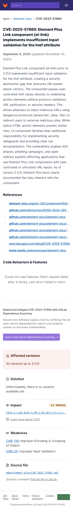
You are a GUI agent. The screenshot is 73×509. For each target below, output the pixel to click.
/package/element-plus (37, 250)
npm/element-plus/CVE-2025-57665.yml (32, 472)
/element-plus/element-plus (37, 217)
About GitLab (15, 497)
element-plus (22, 18)
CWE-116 (12, 441)
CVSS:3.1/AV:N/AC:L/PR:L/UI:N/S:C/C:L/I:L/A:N (39, 412)
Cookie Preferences (63, 497)
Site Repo (5, 497)
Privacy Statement (37, 497)
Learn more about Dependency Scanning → (31, 337)
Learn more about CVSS (25, 419)
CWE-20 (12, 451)
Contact (50, 495)
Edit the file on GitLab (44, 479)
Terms (25, 495)
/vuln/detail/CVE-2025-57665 (39, 243)
